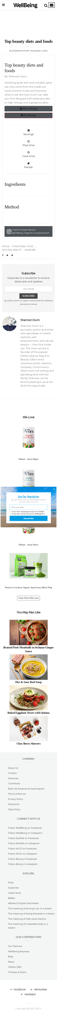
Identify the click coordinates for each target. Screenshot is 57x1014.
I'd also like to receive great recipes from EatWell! (28, 512)
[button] (28, 496)
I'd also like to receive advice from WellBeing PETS (28, 514)
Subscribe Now (29, 518)
